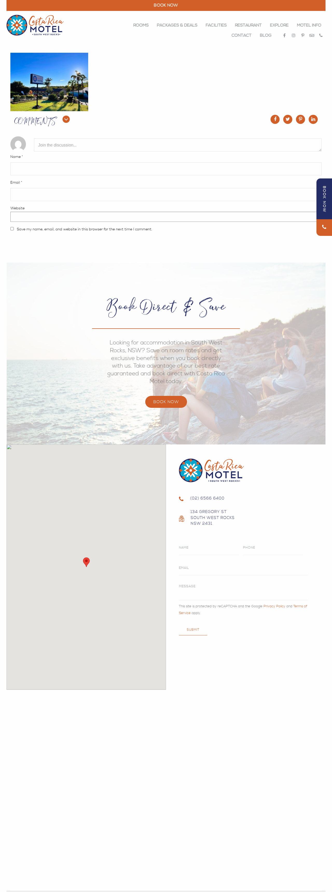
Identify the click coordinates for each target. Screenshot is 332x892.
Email (16, 182)
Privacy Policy (274, 606)
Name (16, 157)
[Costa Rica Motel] (35, 25)
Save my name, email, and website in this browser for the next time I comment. (84, 229)
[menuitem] (141, 25)
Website (17, 208)
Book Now (166, 401)
